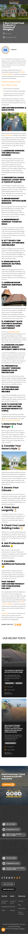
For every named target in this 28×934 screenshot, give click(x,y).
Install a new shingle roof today (11, 81)
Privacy (16, 929)
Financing (20, 901)
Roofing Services (6, 906)
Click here (5, 613)
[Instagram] (18, 625)
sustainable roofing (14, 331)
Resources (21, 896)
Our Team (12, 906)
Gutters (3, 910)
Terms (22, 929)
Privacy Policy (21, 908)
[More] (20, 625)
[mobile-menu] (3, 930)
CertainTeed (8, 135)
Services (4, 896)
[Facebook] (15, 625)
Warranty (12, 910)
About (12, 896)
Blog (19, 905)
